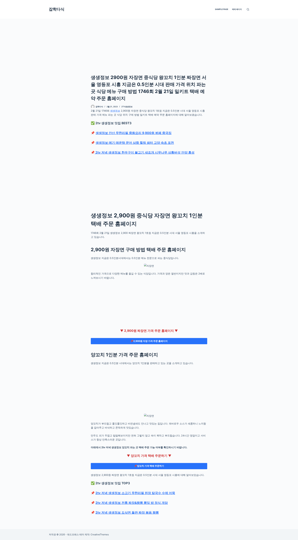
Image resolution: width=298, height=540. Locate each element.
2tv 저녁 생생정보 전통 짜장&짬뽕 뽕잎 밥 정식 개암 (131, 503)
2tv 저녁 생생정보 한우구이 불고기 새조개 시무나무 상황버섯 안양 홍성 (144, 152)
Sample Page (221, 9)
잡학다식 (56, 9)
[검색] (248, 9)
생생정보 (115, 110)
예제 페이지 (237, 9)
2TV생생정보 (127, 106)
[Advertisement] (149, 41)
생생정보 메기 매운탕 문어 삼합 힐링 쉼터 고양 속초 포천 (135, 143)
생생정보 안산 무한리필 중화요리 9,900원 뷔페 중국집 (134, 133)
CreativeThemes (100, 534)
